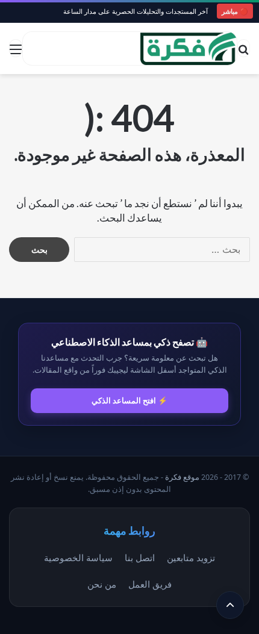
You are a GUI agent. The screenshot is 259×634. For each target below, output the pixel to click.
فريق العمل (150, 584)
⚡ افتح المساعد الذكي (129, 400)
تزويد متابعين (191, 558)
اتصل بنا (140, 558)
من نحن (101, 584)
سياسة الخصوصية (78, 558)
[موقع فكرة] (188, 48)
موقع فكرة (182, 477)
